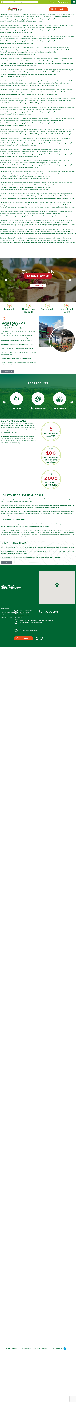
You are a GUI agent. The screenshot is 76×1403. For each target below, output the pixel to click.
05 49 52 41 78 (65, 2)
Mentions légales (27, 1348)
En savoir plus (38, 285)
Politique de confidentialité (41, 1348)
